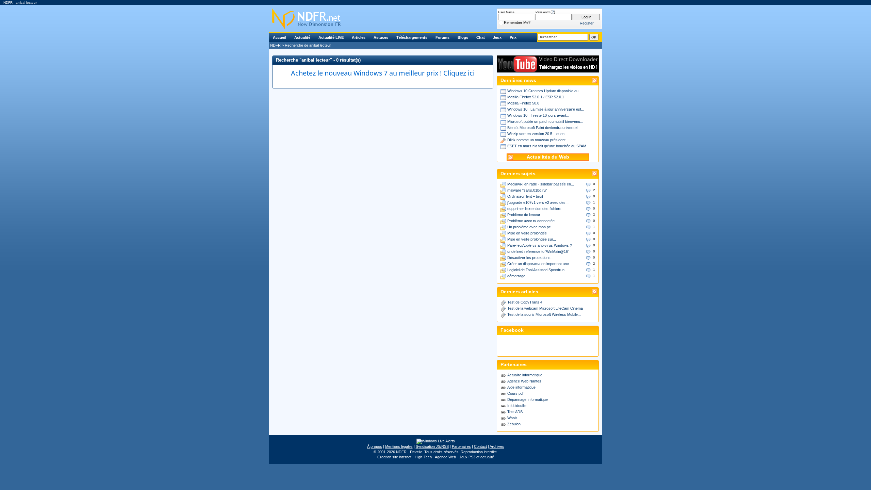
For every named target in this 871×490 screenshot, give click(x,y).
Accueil (279, 37)
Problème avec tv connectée (531, 221)
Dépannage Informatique (527, 399)
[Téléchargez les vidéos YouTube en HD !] (548, 69)
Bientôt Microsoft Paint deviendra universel (542, 128)
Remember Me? (517, 22)
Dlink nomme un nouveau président (536, 140)
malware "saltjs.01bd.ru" (527, 190)
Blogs (463, 37)
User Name (506, 12)
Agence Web (445, 457)
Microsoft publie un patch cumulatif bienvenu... (545, 121)
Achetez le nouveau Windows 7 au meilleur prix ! (383, 73)
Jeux (497, 37)
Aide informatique (521, 387)
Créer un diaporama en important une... (539, 264)
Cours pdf (515, 393)
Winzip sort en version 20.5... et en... (537, 134)
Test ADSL (516, 412)
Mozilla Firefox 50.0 (523, 103)
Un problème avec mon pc (529, 227)
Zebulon (514, 424)
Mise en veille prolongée (527, 233)
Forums (442, 37)
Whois (512, 418)
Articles (358, 37)
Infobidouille (516, 406)
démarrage (516, 276)
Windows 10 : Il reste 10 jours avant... (538, 115)
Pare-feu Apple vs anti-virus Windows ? (539, 245)
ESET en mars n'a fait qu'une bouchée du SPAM (546, 146)
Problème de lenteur (523, 215)
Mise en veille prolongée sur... (531, 239)
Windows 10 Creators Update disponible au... (544, 91)
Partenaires (461, 446)
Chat (480, 37)
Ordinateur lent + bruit (525, 196)
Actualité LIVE (331, 37)
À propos (374, 446)
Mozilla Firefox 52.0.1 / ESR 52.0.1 (535, 97)
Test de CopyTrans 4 (524, 302)
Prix (513, 37)
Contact (480, 446)
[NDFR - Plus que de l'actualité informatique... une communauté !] (435, 19)
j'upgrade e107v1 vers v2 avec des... (538, 202)
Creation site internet (394, 457)
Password (542, 12)
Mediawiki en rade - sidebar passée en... (540, 184)
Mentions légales (399, 446)
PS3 (472, 457)
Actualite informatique (524, 375)
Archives (497, 446)
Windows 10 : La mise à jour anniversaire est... (545, 109)
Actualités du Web (548, 157)
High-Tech (423, 457)
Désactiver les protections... (530, 258)
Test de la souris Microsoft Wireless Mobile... (544, 314)
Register (587, 23)
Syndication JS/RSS (432, 446)
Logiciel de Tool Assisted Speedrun (535, 270)
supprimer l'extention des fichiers (534, 209)
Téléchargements (411, 37)
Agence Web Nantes (524, 381)
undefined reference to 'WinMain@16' (538, 251)
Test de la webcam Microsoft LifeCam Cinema (545, 308)
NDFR (275, 45)
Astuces (381, 37)
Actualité (302, 37)
